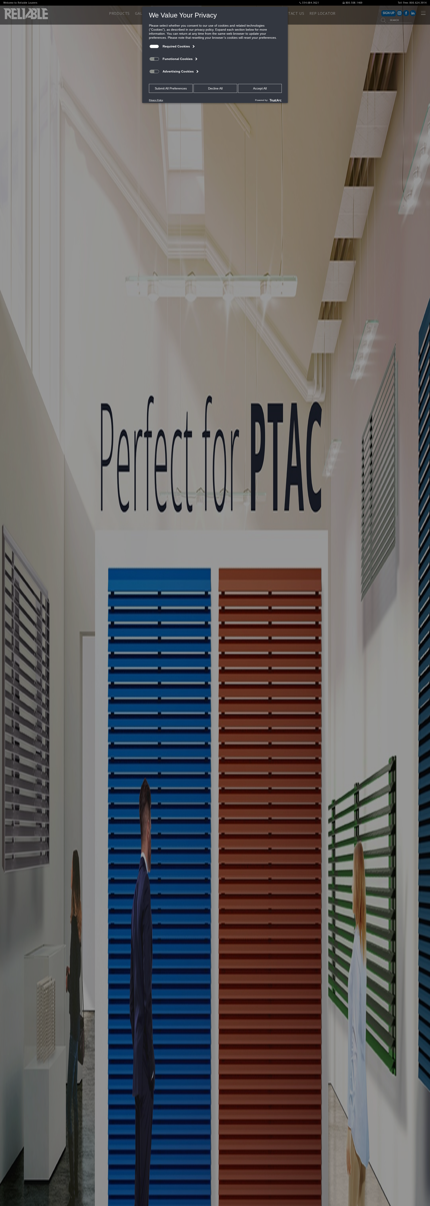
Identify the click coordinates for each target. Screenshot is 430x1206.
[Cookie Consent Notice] (215, 55)
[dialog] (215, 55)
